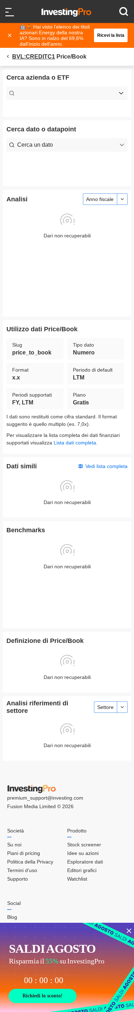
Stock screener (84, 844)
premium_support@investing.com (45, 798)
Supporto (17, 879)
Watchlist (77, 879)
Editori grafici (81, 870)
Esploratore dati (85, 862)
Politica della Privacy (30, 862)
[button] (71, 35)
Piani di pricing (23, 853)
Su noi (14, 844)
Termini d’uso (22, 870)
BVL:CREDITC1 (33, 57)
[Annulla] (10, 35)
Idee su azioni (83, 853)
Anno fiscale (100, 199)
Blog (12, 917)
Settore (105, 707)
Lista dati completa (75, 442)
